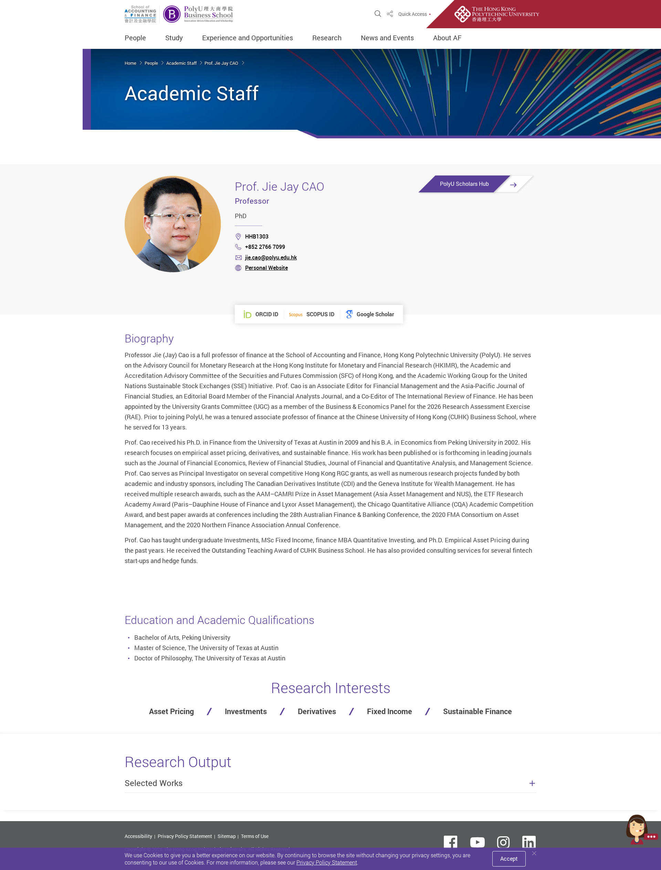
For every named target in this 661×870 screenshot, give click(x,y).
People (135, 38)
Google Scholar (375, 314)
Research (327, 38)
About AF (447, 38)
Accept (509, 858)
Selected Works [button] (154, 783)
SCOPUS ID (320, 314)
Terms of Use (255, 836)
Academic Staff (182, 63)
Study (174, 38)
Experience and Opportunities (247, 38)
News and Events (387, 38)
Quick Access (412, 14)
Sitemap (227, 836)
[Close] (534, 853)
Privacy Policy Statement (185, 836)
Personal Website (266, 268)
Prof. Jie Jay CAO (221, 63)
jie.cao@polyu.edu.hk (271, 257)
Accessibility (138, 836)
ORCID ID (266, 314)
